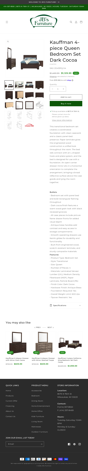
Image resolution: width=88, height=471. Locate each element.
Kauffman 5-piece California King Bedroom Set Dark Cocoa (69, 360)
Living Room (37, 422)
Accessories (37, 391)
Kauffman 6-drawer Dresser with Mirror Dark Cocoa (17, 359)
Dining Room (37, 401)
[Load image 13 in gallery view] (9, 115)
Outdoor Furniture (40, 432)
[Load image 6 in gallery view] (19, 95)
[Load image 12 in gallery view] (39, 105)
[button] (6, 22)
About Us (10, 411)
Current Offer (11, 401)
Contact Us (10, 416)
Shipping (53, 76)
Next (50, 327)
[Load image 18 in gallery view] (19, 125)
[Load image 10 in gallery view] (19, 105)
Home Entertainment (41, 406)
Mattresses (36, 427)
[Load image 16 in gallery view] (39, 115)
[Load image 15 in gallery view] (29, 115)
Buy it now (66, 104)
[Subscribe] (41, 444)
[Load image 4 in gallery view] (39, 84)
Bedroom (36, 396)
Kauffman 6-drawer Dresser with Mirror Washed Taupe (43, 359)
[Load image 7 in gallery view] (29, 95)
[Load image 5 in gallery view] (9, 95)
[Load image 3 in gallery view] (29, 84)
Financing (10, 406)
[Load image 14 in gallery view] (19, 115)
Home (8, 391)
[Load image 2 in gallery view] (19, 84)
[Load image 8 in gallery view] (39, 95)
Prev (38, 327)
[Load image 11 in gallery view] (29, 105)
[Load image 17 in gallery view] (9, 125)
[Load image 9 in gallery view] (9, 105)
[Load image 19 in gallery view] (29, 125)
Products (10, 396)
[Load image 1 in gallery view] (9, 84)
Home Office (37, 411)
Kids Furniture (38, 416)
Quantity (53, 84)
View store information (62, 120)
